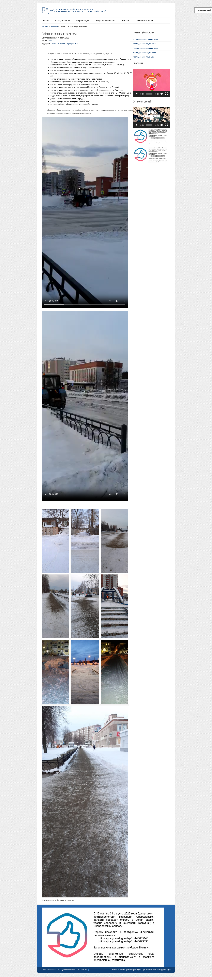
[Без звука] (161, 93)
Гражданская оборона (105, 20)
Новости (54, 27)
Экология (125, 20)
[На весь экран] (166, 93)
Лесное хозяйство (144, 20)
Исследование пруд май (143, 57)
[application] (151, 83)
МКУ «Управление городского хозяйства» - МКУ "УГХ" (65, 970)
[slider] (149, 94)
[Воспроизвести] (136, 93)
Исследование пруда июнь (144, 52)
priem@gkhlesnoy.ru (164, 970)
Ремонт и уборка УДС (69, 43)
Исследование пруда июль (144, 44)
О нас (46, 20)
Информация (82, 20)
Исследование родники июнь (145, 48)
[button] (151, 82)
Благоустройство (62, 20)
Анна (50, 40)
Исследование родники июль (145, 39)
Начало (45, 27)
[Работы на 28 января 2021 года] (55, 537)
